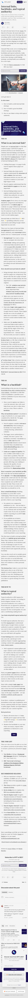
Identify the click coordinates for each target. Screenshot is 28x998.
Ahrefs (6, 475)
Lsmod (6, 905)
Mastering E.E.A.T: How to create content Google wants (10, 930)
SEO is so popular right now (12, 792)
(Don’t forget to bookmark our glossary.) (14, 842)
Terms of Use (21, 868)
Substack (7, 995)
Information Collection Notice (15, 870)
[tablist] (7, 892)
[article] (14, 935)
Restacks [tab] (11, 892)
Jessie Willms (12, 849)
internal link (14, 146)
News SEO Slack (21, 780)
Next (23, 882)
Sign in (25, 2)
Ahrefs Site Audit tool (18, 350)
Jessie (22, 31)
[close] (24, 950)
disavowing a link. (19, 468)
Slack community (14, 65)
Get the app (21, 991)
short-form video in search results (14, 810)
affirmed (13, 159)
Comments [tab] (4, 892)
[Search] (25, 925)
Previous (6, 882)
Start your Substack (10, 991)
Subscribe (19, 2)
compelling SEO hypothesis (12, 814)
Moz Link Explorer (19, 475)
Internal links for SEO (15, 372)
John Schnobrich (13, 93)
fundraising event (10, 821)
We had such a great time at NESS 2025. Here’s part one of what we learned (9, 947)
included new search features (13, 799)
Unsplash (20, 93)
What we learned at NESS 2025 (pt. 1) (10, 944)
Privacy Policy (16, 981)
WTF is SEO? (7, 22)
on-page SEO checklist (14, 247)
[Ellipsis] (26, 905)
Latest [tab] (6, 925)
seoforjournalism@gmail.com (10, 838)
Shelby (3, 836)
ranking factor (15, 157)
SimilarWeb (10, 623)
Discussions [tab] (12, 925)
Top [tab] (3, 925)
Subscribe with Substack (15, 974)
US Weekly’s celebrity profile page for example (13, 695)
